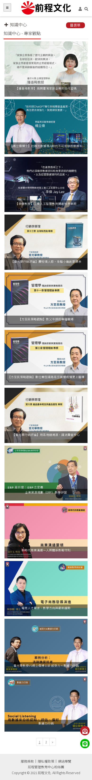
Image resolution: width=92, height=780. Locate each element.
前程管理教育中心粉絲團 (46, 766)
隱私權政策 (46, 761)
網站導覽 (64, 761)
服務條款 (27, 761)
